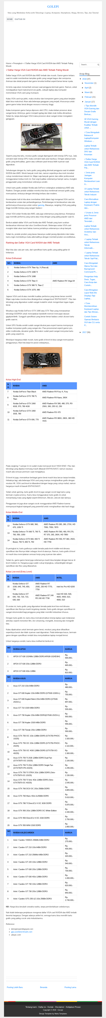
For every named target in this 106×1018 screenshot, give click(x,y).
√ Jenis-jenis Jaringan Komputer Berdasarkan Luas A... (92, 178)
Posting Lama (70, 987)
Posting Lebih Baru (15, 987)
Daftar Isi (20, 19)
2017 (84, 332)
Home (10, 19)
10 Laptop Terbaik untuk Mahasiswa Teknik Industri (91, 192)
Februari (88, 97)
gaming (41, 205)
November (89, 83)
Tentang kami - (31, 1007)
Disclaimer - (60, 1007)
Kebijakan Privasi (73, 1007)
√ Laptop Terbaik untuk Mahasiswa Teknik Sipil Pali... (91, 256)
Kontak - (51, 1007)
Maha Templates (61, 1014)
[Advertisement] (53, 42)
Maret (87, 92)
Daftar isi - (43, 1007)
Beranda (43, 987)
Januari (88, 102)
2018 (84, 79)
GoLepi (53, 6)
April (87, 88)
